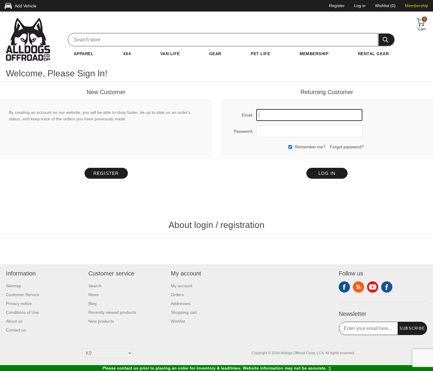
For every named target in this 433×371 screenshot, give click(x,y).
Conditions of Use (22, 312)
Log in (327, 173)
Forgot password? (347, 147)
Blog (92, 303)
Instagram (386, 287)
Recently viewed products (112, 312)
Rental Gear (373, 53)
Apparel (84, 53)
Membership (314, 53)
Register (106, 173)
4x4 (127, 53)
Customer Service (22, 294)
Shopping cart (184, 312)
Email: (247, 115)
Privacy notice (19, 303)
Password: (243, 131)
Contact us (16, 330)
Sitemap (13, 285)
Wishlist (178, 321)
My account (181, 285)
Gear (215, 53)
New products (101, 321)
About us (14, 321)
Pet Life (260, 53)
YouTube (372, 287)
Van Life (170, 53)
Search (95, 285)
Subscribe (412, 328)
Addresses (181, 303)
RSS (358, 287)
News (93, 294)
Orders (177, 294)
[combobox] (223, 39)
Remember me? (310, 147)
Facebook (344, 287)
